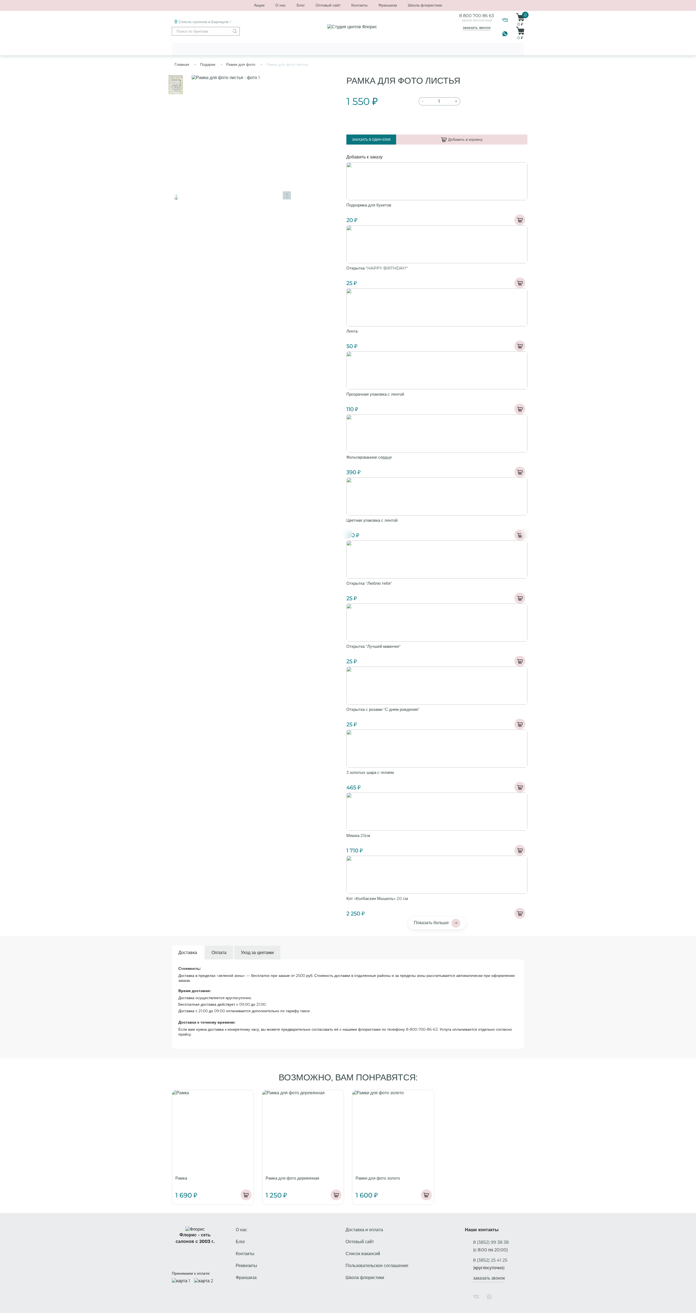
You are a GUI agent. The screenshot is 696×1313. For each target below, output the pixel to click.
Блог (301, 5)
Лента (352, 331)
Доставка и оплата (364, 1229)
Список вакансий (363, 1253)
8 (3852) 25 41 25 (490, 1260)
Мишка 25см (358, 835)
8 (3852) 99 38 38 (491, 1242)
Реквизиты (246, 1265)
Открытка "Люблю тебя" (369, 583)
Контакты (359, 5)
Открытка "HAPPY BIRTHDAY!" (377, 268)
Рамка (181, 1178)
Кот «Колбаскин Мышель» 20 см (377, 898)
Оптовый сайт (328, 5)
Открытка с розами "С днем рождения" (383, 709)
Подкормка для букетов (368, 205)
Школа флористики (425, 5)
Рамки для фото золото (378, 1178)
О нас (280, 5)
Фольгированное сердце (369, 457)
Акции (259, 5)
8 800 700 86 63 (476, 15)
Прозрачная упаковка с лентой (375, 394)
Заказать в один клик (371, 139)
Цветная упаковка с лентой (371, 520)
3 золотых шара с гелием (370, 772)
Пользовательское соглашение (377, 1265)
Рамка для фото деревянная (292, 1178)
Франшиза (387, 5)
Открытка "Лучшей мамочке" (373, 646)
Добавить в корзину (465, 139)
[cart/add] (519, 219)
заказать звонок (476, 27)
